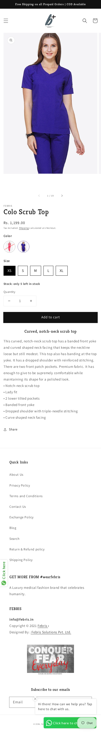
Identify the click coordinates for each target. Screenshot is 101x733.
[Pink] (9, 247)
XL (62, 269)
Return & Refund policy (26, 549)
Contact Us (17, 506)
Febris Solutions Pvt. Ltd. (51, 632)
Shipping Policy (21, 560)
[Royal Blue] (23, 247)
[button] (6, 21)
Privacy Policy (19, 485)
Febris (43, 625)
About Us (16, 474)
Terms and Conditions (26, 496)
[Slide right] (62, 196)
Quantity (9, 292)
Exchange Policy (21, 517)
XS (10, 269)
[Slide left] (39, 196)
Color (8, 236)
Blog (12, 528)
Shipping (24, 227)
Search (14, 538)
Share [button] (13, 429)
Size (7, 261)
